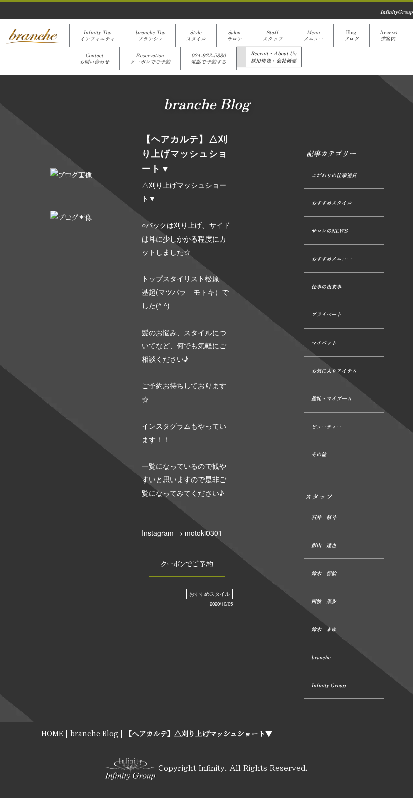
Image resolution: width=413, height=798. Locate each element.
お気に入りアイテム (334, 370)
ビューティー (326, 426)
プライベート (326, 314)
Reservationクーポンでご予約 (150, 58)
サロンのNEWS (329, 230)
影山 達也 (323, 545)
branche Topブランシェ (150, 35)
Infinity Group (328, 685)
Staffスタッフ (272, 35)
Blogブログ (351, 35)
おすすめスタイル (209, 593)
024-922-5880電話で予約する (208, 58)
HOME (52, 733)
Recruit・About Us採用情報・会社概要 (273, 56)
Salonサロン (234, 35)
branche (320, 657)
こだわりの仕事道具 (334, 175)
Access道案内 (388, 35)
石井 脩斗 (323, 517)
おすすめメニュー (331, 258)
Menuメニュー (313, 35)
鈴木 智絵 (323, 573)
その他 (318, 454)
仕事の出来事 (326, 286)
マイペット (323, 342)
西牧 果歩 (323, 601)
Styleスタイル (196, 35)
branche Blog (94, 733)
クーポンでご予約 (187, 564)
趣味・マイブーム (331, 398)
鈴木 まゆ (323, 629)
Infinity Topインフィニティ (97, 35)
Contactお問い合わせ (94, 58)
